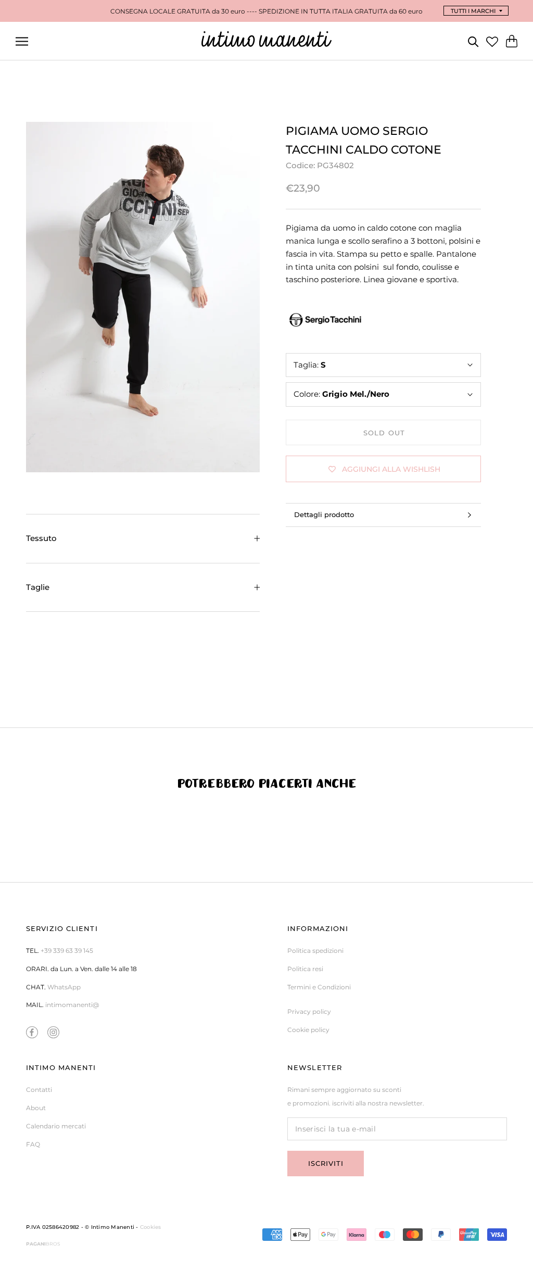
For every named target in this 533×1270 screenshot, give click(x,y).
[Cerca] (473, 40)
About (36, 1108)
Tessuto (41, 538)
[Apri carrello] (511, 41)
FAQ (33, 1144)
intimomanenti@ (72, 1005)
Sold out (383, 433)
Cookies (150, 1227)
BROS (43, 1244)
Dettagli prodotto (324, 514)
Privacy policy (309, 1011)
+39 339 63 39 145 (67, 950)
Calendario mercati (56, 1126)
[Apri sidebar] (22, 41)
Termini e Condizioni (319, 987)
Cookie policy (308, 1030)
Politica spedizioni (315, 950)
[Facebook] (32, 1031)
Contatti (39, 1089)
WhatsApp (64, 987)
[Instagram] (53, 1031)
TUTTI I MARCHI (473, 11)
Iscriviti (326, 1163)
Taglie (37, 587)
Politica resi (305, 969)
